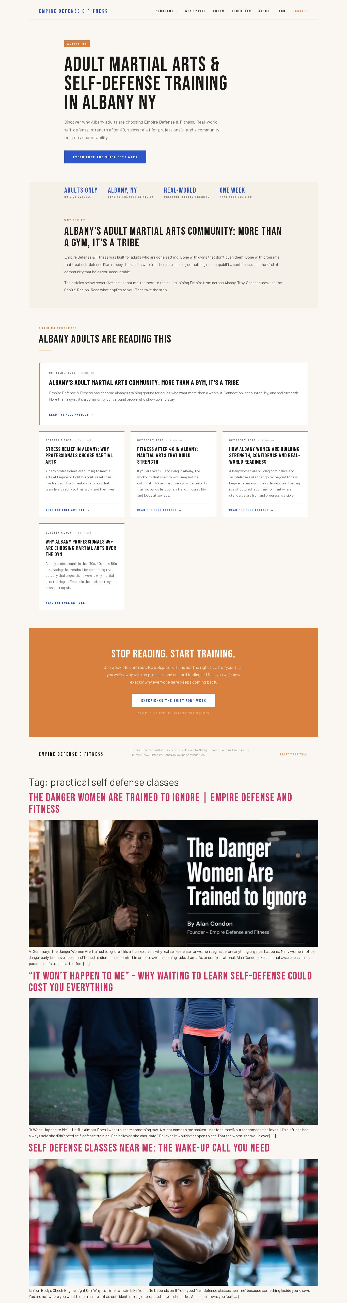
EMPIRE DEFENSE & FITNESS (73, 11)
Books (218, 11)
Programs (166, 11)
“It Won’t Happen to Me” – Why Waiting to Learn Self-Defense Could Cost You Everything (170, 981)
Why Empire (195, 11)
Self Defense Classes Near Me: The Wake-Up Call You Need (149, 1148)
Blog (281, 11)
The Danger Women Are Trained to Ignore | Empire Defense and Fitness (160, 803)
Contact (300, 11)
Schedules (241, 11)
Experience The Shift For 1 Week (105, 157)
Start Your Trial (294, 754)
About (264, 11)
